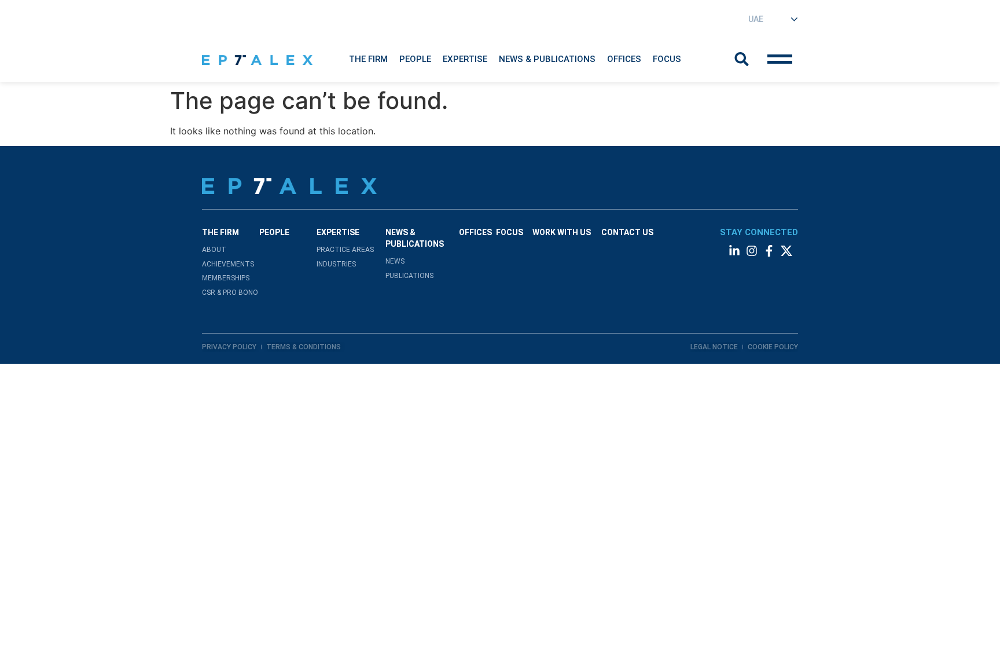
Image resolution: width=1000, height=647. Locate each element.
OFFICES (475, 232)
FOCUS (509, 232)
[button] (368, 59)
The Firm (368, 59)
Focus (667, 59)
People (415, 59)
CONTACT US (627, 232)
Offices (624, 59)
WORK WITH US (561, 232)
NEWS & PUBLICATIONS (547, 59)
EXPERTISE (465, 59)
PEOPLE (274, 232)
